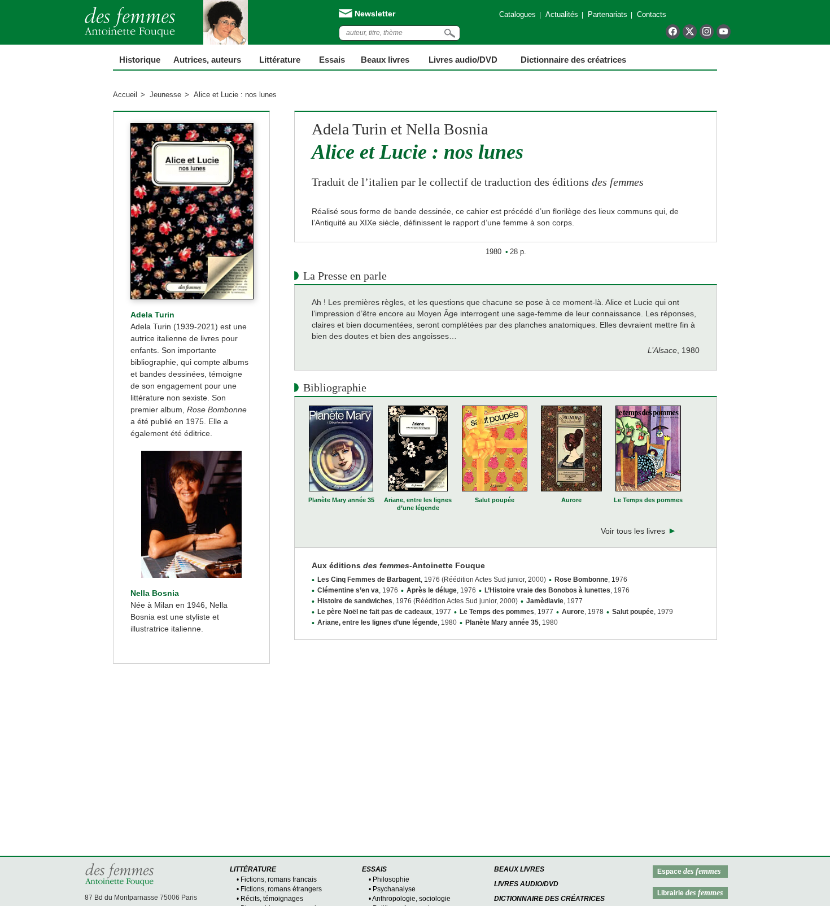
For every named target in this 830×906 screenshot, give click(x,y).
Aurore (571, 499)
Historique (139, 59)
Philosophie (391, 879)
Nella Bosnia (154, 593)
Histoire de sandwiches (354, 601)
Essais (332, 59)
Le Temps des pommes (648, 499)
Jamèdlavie (544, 601)
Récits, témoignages (272, 899)
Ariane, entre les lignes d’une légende (418, 503)
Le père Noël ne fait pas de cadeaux (374, 612)
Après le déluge (432, 590)
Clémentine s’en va (348, 590)
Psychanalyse (394, 889)
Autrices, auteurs (207, 59)
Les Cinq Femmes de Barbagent (369, 579)
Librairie (690, 892)
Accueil (125, 94)
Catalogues (517, 14)
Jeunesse (165, 94)
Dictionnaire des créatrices (573, 59)
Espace (688, 871)
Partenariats (607, 14)
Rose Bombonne (581, 579)
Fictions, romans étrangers (281, 889)
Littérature (279, 59)
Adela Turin (152, 314)
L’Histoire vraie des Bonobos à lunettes (547, 590)
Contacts (651, 14)
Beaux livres (385, 59)
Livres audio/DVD (526, 884)
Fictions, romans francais (279, 879)
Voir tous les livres (633, 530)
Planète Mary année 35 (341, 499)
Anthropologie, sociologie (411, 899)
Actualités (561, 14)
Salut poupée (494, 499)
